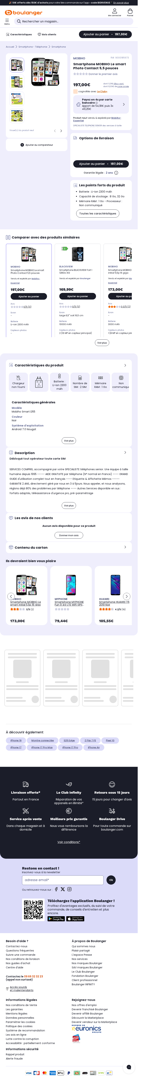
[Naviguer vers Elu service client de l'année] (102, 1038)
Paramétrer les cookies (20, 1022)
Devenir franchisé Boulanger (90, 1009)
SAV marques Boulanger (87, 967)
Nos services (80, 959)
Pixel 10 (110, 740)
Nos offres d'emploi (84, 1005)
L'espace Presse (82, 955)
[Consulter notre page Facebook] (56, 890)
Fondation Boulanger (85, 976)
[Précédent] (54, 130)
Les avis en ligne (16, 1035)
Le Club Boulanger (83, 972)
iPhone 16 (15, 740)
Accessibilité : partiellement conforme (30, 1043)
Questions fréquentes (20, 950)
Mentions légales (16, 1013)
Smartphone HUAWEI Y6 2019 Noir (114, 603)
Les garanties (14, 1009)
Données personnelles (20, 1018)
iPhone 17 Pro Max (42, 747)
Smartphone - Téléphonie (33, 46)
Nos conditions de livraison (23, 959)
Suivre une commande (20, 955)
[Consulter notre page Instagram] (69, 890)
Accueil (10, 46)
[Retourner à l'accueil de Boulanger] (23, 12)
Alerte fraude (14, 1058)
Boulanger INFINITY (83, 984)
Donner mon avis (69, 535)
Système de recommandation (25, 1030)
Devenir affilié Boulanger (87, 1013)
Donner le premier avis (103, 74)
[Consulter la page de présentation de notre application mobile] (56, 918)
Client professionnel (84, 980)
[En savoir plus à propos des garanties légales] (116, 173)
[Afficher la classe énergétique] (64, 249)
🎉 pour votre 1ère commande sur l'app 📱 (69, 2)
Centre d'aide (14, 967)
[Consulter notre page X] (63, 890)
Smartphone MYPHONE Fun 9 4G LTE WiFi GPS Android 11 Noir (69, 604)
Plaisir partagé (81, 950)
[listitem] (17, 82)
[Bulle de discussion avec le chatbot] (129, 1067)
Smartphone (59, 46)
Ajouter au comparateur (39, 145)
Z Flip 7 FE (90, 740)
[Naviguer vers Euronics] (102, 1029)
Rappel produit (15, 1054)
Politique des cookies (19, 1026)
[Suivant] (61, 130)
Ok (111, 880)
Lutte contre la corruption (22, 1039)
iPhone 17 (15, 747)
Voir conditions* (68, 842)
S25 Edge (69, 740)
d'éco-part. (119, 83)
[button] (66, 393)
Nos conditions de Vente (21, 1005)
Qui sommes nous (83, 946)
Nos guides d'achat (18, 963)
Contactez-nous (16, 946)
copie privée (123, 86)
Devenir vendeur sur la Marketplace (94, 1022)
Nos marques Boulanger (87, 963)
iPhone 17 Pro (70, 747)
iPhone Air (94, 747)
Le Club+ (102, 91)
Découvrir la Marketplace (88, 1018)
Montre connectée (42, 740)
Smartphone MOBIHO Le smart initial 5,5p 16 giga (25, 603)
